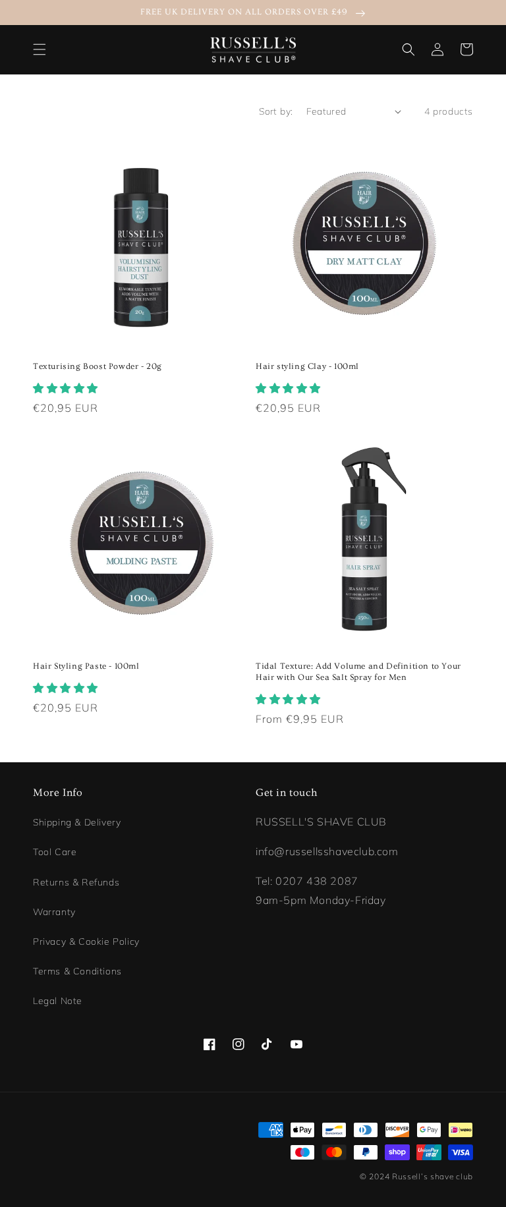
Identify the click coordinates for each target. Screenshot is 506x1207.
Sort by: (276, 111)
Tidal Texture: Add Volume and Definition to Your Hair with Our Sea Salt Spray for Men (358, 671)
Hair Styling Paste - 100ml (86, 666)
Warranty (54, 912)
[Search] (408, 49)
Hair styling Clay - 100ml (307, 366)
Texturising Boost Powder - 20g (97, 366)
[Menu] (39, 49)
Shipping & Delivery (77, 822)
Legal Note (57, 1001)
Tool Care (54, 852)
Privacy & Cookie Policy (86, 941)
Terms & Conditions (77, 971)
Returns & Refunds (76, 882)
